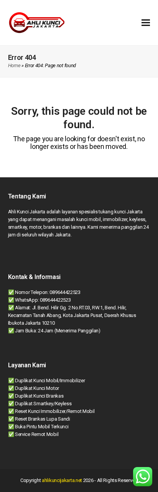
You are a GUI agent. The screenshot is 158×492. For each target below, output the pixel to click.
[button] (146, 22)
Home (14, 65)
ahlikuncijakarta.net (62, 480)
